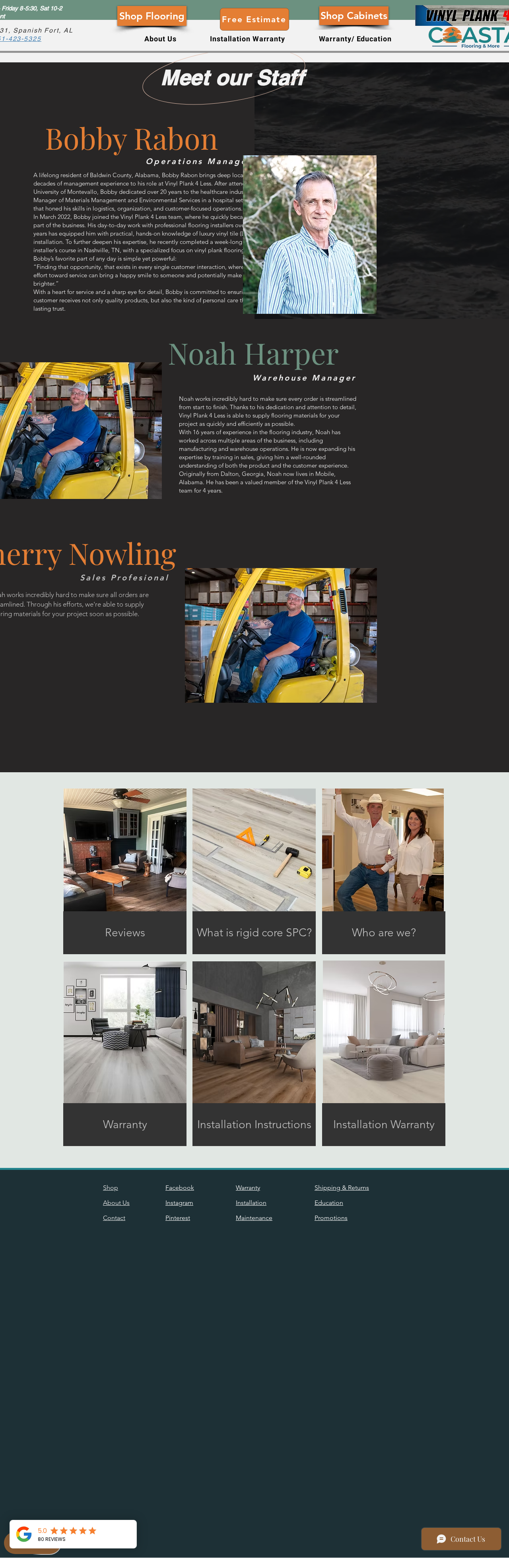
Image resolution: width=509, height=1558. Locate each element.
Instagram (179, 1202)
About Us (116, 1202)
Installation (251, 1202)
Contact (114, 1218)
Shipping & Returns (342, 1187)
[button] (160, 39)
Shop (110, 1187)
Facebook (179, 1187)
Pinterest (177, 1218)
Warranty (248, 1187)
